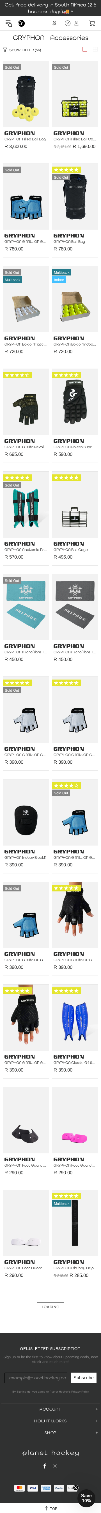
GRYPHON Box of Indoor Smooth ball (75, 344)
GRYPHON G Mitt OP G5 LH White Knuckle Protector (25, 755)
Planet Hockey (21, 23)
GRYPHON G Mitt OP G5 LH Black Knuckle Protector (25, 1063)
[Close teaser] (76, 1487)
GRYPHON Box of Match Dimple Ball (25, 344)
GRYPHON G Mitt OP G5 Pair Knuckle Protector (25, 241)
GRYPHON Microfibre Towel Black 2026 (75, 652)
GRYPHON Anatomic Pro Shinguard (25, 550)
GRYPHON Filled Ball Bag (25, 139)
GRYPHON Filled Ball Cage (75, 139)
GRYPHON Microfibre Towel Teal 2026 (25, 652)
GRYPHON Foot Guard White (25, 1268)
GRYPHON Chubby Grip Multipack (75, 1268)
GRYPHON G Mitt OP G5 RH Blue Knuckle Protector (75, 857)
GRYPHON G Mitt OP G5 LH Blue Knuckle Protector (25, 960)
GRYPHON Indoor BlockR (25, 857)
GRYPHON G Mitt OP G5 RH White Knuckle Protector (75, 755)
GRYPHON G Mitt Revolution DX (25, 447)
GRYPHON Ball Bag (69, 241)
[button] (86, 1498)
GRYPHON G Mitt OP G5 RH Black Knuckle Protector (75, 960)
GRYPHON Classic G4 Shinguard (75, 1063)
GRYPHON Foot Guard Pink (75, 1165)
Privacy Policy (80, 1391)
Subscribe (84, 1377)
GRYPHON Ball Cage (71, 550)
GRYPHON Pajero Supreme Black (75, 447)
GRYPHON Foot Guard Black (25, 1165)
